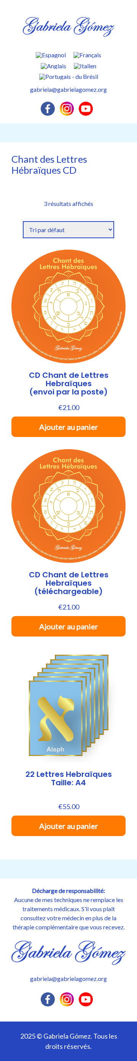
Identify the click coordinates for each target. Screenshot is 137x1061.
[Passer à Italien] (85, 65)
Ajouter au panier (68, 426)
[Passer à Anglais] (53, 65)
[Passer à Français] (87, 54)
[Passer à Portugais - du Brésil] (68, 76)
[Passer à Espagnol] (51, 54)
